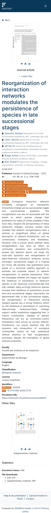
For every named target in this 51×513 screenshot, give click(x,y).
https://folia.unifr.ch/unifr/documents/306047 (24, 398)
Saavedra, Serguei (13, 133)
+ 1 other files (25, 76)
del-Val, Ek (10, 146)
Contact (30, 498)
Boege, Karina (11, 155)
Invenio (27, 508)
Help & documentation (15, 495)
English (5, 202)
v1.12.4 (36, 508)
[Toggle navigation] (45, 6)
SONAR (18, 508)
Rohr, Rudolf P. (12, 161)
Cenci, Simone (12, 139)
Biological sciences (11, 372)
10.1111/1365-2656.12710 (19, 390)
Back (7, 20)
